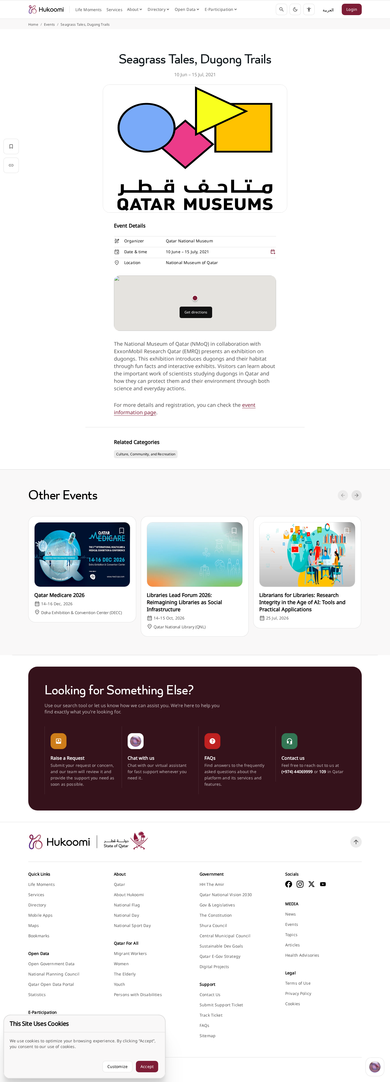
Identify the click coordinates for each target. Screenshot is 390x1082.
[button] (295, 9)
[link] (46, 9)
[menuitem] (88, 10)
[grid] (195, 252)
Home (33, 24)
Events (49, 24)
